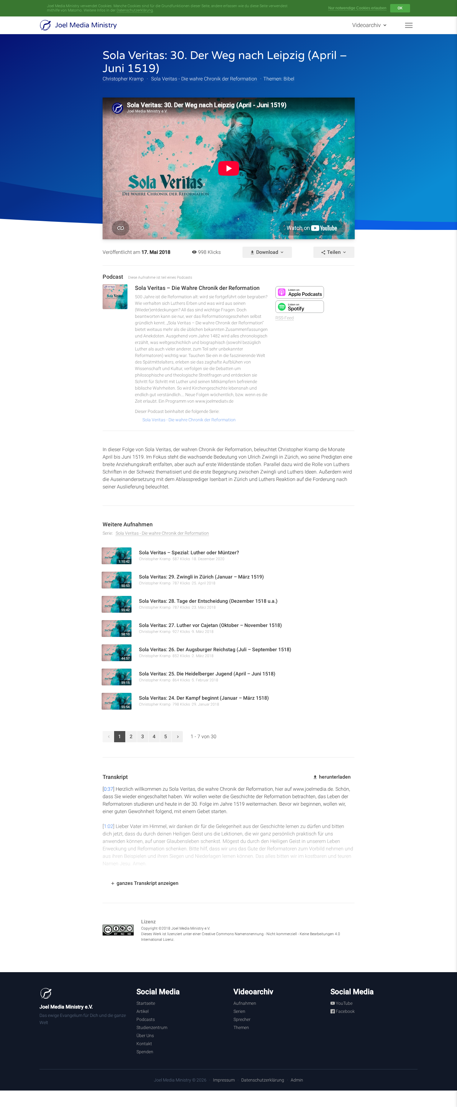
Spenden (144, 1051)
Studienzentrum (151, 1027)
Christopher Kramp (124, 79)
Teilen (334, 252)
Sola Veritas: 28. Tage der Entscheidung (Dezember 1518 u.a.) (208, 601)
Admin (297, 1079)
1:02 (108, 826)
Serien (239, 1011)
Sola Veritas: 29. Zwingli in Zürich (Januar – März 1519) (201, 577)
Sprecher (242, 1019)
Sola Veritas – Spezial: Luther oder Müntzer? (189, 553)
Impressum (224, 1079)
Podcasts (145, 1019)
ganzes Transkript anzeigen (146, 883)
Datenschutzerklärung (135, 10)
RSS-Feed (284, 317)
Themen (241, 1027)
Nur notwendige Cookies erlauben (357, 8)
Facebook (345, 1011)
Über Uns (145, 1035)
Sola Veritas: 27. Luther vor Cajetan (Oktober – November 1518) (210, 625)
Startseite (145, 1003)
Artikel (142, 1011)
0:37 (108, 789)
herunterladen (334, 777)
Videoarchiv (367, 25)
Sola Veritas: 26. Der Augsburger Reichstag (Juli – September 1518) (215, 649)
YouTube (344, 1003)
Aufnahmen (244, 1003)
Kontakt (144, 1043)
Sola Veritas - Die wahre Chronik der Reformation (204, 79)
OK (400, 8)
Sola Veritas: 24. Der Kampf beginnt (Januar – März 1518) (204, 698)
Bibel (289, 79)
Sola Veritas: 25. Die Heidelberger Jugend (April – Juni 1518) (207, 674)
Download (267, 252)
